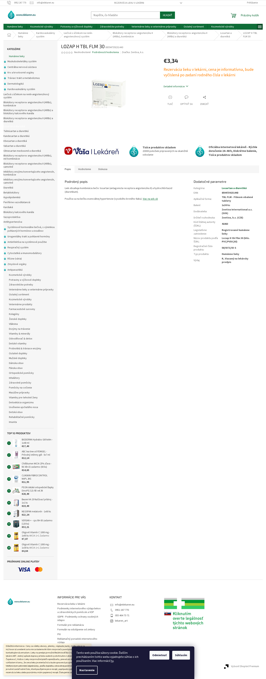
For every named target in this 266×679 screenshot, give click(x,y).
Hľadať (167, 15)
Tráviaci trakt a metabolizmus (23, 78)
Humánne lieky (17, 56)
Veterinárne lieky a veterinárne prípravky (31, 289)
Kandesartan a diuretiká (16, 136)
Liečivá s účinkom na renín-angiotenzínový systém (26, 96)
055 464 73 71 (122, 615)
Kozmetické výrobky (20, 275)
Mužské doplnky (18, 358)
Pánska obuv (16, 368)
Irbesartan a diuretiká (15, 141)
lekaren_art (121, 621)
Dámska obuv (16, 363)
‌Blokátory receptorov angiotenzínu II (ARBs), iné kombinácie (27, 157)
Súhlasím (181, 655)
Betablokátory (11, 192)
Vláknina (13, 324)
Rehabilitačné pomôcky (22, 417)
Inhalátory (14, 378)
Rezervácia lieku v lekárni (129, 3)
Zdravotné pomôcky (20, 383)
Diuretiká (8, 188)
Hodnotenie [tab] (84, 169)
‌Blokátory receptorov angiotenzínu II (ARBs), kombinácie (27, 104)
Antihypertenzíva (12, 222)
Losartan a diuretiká (14, 126)
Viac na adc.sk (150, 199)
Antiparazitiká (14, 270)
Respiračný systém (18, 247)
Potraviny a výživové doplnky (25, 280)
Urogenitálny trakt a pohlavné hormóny (28, 236)
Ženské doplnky (18, 319)
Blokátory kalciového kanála (18, 212)
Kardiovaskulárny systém (21, 89)
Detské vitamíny (18, 343)
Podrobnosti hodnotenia (105, 52)
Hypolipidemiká (11, 197)
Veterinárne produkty (20, 304)
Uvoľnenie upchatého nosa (23, 407)
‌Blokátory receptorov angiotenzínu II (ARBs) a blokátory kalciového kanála (28, 112)
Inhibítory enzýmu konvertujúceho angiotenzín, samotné (29, 181)
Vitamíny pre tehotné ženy (23, 397)
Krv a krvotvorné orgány (20, 72)
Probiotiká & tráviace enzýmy (25, 348)
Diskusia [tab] (102, 169)
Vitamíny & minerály (19, 334)
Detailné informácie (174, 86)
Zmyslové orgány (17, 264)
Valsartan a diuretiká (14, 146)
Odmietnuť (159, 655)
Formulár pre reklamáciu (70, 625)
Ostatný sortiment (19, 294)
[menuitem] (15, 27)
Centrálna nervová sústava (22, 67)
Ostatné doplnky (18, 353)
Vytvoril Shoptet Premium (245, 666)
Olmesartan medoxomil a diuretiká (22, 151)
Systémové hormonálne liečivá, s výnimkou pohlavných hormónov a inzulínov (31, 229)
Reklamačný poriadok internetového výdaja (77, 640)
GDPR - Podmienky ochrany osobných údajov (77, 618)
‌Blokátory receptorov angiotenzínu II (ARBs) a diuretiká (28, 120)
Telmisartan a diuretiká (16, 131)
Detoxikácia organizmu (21, 402)
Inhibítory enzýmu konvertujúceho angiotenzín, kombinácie (29, 173)
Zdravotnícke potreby (21, 285)
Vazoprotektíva (11, 217)
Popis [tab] (68, 169)
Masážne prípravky (19, 392)
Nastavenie (87, 670)
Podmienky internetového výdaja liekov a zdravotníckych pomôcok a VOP (79, 610)
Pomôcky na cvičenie (20, 388)
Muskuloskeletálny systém (22, 61)
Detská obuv (16, 412)
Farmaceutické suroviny (22, 309)
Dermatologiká (15, 84)
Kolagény (14, 314)
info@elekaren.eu (124, 605)
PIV (59, 634)
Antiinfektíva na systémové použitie (27, 242)
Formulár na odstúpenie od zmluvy (76, 629)
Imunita (13, 422)
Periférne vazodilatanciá (16, 202)
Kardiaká (8, 207)
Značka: (133, 52)
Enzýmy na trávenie (19, 329)
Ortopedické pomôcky (21, 373)
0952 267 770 (122, 610)
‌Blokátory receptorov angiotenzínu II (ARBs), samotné (27, 165)
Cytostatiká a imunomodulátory (24, 253)
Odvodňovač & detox (20, 339)
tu (112, 661)
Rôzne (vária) (14, 259)
